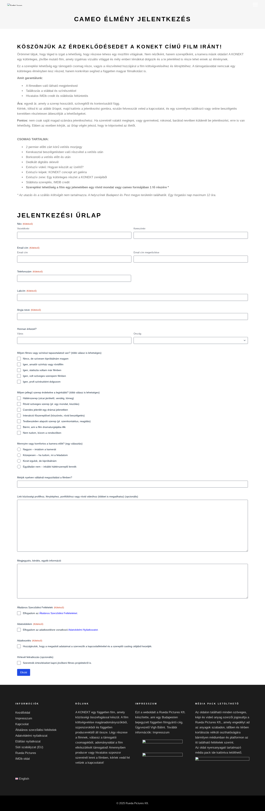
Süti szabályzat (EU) (29, 747)
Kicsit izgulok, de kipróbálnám (40, 460)
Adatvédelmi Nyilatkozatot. (83, 629)
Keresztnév (139, 228)
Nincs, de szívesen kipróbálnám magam (46, 358)
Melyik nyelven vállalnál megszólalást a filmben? (44, 477)
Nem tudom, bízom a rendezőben (42, 432)
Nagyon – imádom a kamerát (39, 449)
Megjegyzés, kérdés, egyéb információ (39, 560)
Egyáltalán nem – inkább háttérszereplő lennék (49, 466)
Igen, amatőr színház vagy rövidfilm (43, 364)
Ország (137, 333)
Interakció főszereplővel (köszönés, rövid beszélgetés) (54, 415)
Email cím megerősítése (146, 252)
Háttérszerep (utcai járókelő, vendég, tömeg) (48, 398)
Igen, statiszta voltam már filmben (42, 370)
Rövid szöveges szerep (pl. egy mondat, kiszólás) (51, 404)
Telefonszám (30, 271)
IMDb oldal (22, 758)
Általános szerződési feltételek (36, 730)
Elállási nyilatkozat (28, 741)
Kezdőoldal (22, 712)
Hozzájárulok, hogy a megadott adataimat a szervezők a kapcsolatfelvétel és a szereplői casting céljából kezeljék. (87, 646)
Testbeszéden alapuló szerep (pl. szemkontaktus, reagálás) (57, 421)
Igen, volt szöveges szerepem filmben (44, 375)
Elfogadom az (50, 613)
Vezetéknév (23, 228)
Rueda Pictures (25, 753)
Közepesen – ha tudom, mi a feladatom (45, 455)
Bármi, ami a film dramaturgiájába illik (44, 427)
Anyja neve (29, 309)
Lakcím (27, 290)
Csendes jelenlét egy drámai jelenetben (45, 409)
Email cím (22, 252)
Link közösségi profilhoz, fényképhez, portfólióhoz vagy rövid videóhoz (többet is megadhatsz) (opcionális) (77, 496)
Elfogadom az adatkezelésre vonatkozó (60, 629)
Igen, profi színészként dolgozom (42, 381)
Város (20, 333)
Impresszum (23, 718)
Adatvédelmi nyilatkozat (31, 735)
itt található (202, 742)
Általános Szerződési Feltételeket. (58, 613)
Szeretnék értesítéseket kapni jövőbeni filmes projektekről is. (57, 662)
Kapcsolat (22, 724)
